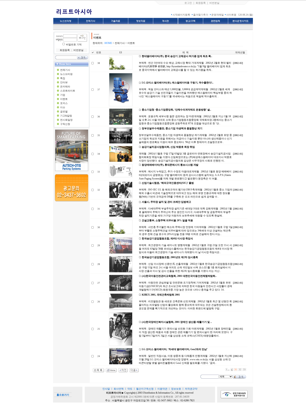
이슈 (62, 107)
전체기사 (65, 69)
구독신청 (65, 124)
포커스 (64, 103)
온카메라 (65, 86)
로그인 (188, 2)
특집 (62, 78)
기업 (62, 94)
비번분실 (214, 2)
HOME (108, 43)
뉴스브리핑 (66, 74)
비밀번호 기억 (74, 44)
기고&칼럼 (66, 115)
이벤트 (64, 99)
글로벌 (64, 111)
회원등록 (201, 2)
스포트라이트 (67, 90)
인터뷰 (64, 82)
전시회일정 (66, 119)
